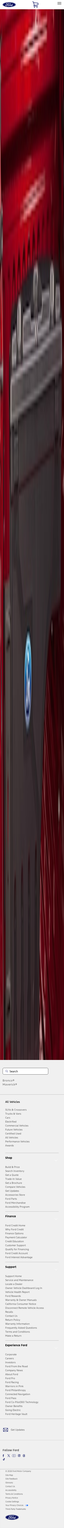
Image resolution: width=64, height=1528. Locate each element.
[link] (9, 1475)
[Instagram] (19, 1455)
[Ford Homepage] (12, 1519)
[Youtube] (14, 1455)
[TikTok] (4, 1459)
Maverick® (10, 1084)
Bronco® (9, 1080)
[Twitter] (8, 1455)
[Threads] (24, 1455)
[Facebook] (4, 1455)
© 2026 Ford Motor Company (18, 1471)
